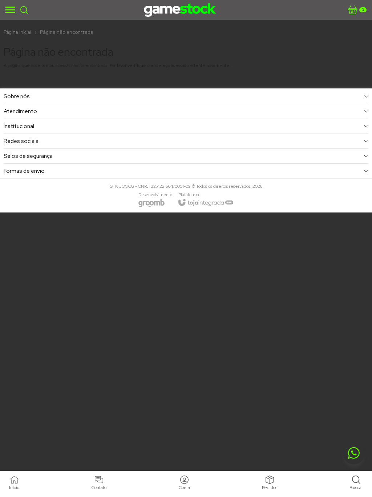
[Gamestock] (180, 10)
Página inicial (17, 32)
